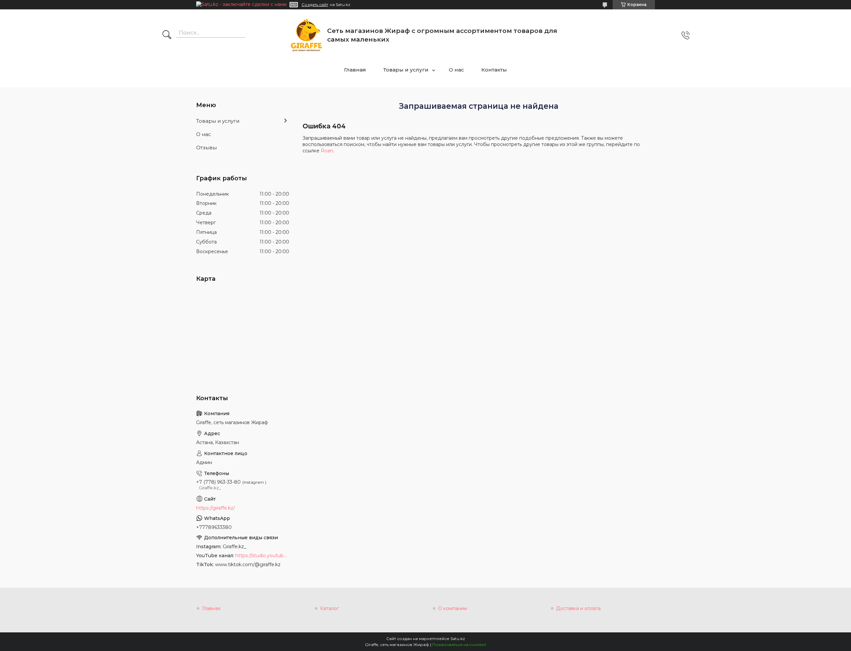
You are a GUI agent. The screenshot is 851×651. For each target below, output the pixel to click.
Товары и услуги (405, 70)
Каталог (329, 608)
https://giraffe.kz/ (215, 508)
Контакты (494, 70)
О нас (456, 70)
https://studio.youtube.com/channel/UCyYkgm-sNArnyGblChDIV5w (262, 556)
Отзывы (206, 147)
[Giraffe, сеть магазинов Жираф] (306, 35)
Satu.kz (457, 638)
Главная (355, 70)
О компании (452, 608)
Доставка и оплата (578, 608)
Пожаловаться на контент (459, 644)
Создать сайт (315, 4)
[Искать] (167, 35)
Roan (327, 151)
